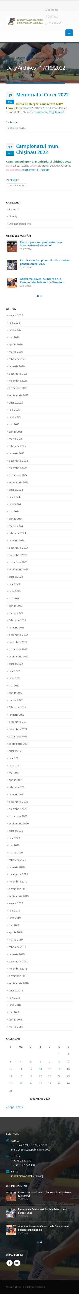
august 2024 (16, 485)
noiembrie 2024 (18, 463)
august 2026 (16, 310)
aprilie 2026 (15, 340)
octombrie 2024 (18, 470)
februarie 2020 (17, 855)
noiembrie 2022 (18, 637)
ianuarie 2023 (17, 623)
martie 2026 (16, 347)
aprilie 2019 (15, 927)
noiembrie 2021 (18, 724)
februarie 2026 (17, 354)
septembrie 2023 (19, 565)
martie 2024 (16, 521)
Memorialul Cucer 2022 (42, 94)
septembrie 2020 (19, 819)
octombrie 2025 (18, 383)
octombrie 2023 (18, 557)
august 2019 (16, 898)
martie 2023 (16, 608)
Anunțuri (14, 122)
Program (44, 169)
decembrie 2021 (18, 717)
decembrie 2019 (18, 869)
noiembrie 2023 (18, 550)
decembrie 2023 (18, 543)
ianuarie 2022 (17, 710)
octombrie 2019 (18, 884)
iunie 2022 (15, 674)
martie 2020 (16, 848)
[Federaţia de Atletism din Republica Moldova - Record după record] (25, 21)
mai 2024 (14, 507)
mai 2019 (14, 920)
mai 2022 (14, 681)
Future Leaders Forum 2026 (37, 242)
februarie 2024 (17, 528)
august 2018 (16, 986)
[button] (38, 291)
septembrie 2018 (19, 978)
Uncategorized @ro (20, 223)
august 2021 (16, 746)
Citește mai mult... (16, 128)
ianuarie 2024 (17, 536)
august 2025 (16, 398)
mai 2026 (14, 332)
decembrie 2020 (18, 797)
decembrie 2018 (18, 957)
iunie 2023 (15, 586)
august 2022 (16, 659)
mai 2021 (14, 768)
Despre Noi (52, 9)
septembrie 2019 (19, 891)
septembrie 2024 (19, 477)
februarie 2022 (17, 703)
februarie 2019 (17, 942)
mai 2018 (14, 1007)
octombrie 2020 (18, 811)
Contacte (53, 16)
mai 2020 (14, 840)
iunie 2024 (15, 499)
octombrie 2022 (18, 644)
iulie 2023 (14, 579)
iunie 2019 (15, 913)
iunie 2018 (15, 1000)
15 (59, 1064)
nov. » (19, 1102)
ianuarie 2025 (17, 448)
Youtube (17, 1254)
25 (20, 1079)
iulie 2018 (14, 993)
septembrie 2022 (19, 652)
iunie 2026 (15, 325)
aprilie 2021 (15, 775)
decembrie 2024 (18, 456)
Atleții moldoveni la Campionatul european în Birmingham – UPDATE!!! (44, 262)
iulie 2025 (14, 405)
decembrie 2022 (18, 630)
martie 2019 (16, 935)
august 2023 (16, 572)
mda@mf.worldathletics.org (27, 1171)
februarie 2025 (17, 441)
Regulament (56, 112)
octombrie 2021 (18, 732)
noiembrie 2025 (18, 376)
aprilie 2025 (15, 427)
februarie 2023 (17, 615)
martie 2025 (16, 434)
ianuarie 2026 (17, 361)
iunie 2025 (15, 412)
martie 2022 (16, 695)
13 (40, 1064)
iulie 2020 (14, 833)
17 (10, 1071)
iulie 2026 (14, 318)
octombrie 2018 (18, 971)
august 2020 (16, 826)
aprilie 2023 (15, 601)
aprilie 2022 (15, 688)
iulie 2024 (14, 492)
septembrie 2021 (19, 739)
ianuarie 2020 (17, 862)
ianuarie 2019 (17, 949)
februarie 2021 (17, 782)
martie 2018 (16, 1022)
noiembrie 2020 (18, 804)
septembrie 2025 (19, 390)
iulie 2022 (14, 666)
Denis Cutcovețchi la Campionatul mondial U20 (36, 279)
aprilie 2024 (15, 514)
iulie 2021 (14, 753)
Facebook (9, 1254)
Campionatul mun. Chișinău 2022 (37, 149)
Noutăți (13, 216)
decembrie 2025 (18, 369)
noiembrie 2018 (18, 964)
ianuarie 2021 (17, 790)
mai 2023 (14, 594)
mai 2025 (14, 419)
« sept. (10, 1102)
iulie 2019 (14, 906)
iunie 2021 (15, 761)
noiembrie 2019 (18, 877)
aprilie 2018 (15, 1015)
